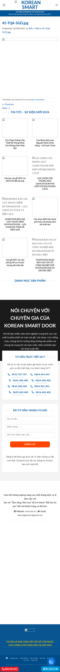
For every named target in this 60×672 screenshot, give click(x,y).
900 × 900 (34, 28)
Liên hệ (34, 660)
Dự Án (42, 658)
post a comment (37, 100)
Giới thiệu (24, 658)
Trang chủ (13, 658)
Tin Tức (26, 660)
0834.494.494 (10, 669)
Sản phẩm (34, 658)
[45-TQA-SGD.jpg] (30, 65)
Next (6, 108)
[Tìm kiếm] (57, 5)
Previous (8, 104)
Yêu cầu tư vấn (51, 669)
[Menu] (4, 5)
